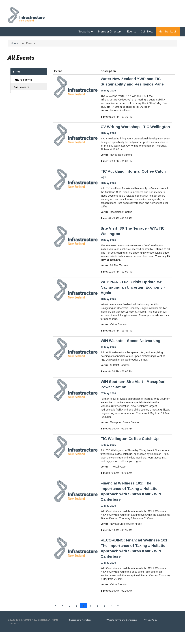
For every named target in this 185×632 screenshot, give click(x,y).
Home (14, 43)
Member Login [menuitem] (167, 31)
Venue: (105, 110)
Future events (23, 79)
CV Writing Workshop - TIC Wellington (135, 127)
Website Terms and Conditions (121, 620)
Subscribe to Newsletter (80, 620)
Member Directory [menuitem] (110, 31)
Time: (104, 116)
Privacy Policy (150, 620)
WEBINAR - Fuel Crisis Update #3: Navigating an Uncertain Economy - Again (133, 287)
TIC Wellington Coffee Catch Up (130, 438)
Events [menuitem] (131, 31)
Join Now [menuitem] (147, 31)
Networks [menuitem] (84, 31)
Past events (21, 87)
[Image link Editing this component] (26, 14)
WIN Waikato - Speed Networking (130, 341)
